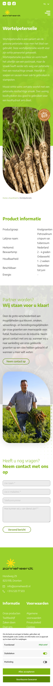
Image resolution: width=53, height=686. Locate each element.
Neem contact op (16, 361)
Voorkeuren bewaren (26, 679)
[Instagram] (9, 3)
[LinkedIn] (4, 3)
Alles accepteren (26, 671)
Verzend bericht (17, 529)
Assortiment (13, 198)
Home (5, 198)
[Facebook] (14, 3)
